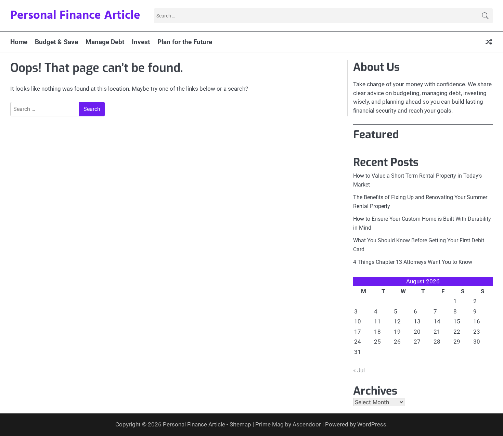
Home (18, 42)
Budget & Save (56, 42)
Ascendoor (307, 424)
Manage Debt (105, 42)
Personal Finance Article (75, 15)
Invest (141, 42)
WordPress (371, 424)
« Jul (359, 370)
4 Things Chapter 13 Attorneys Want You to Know (412, 262)
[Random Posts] (489, 42)
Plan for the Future (184, 42)
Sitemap (240, 424)
